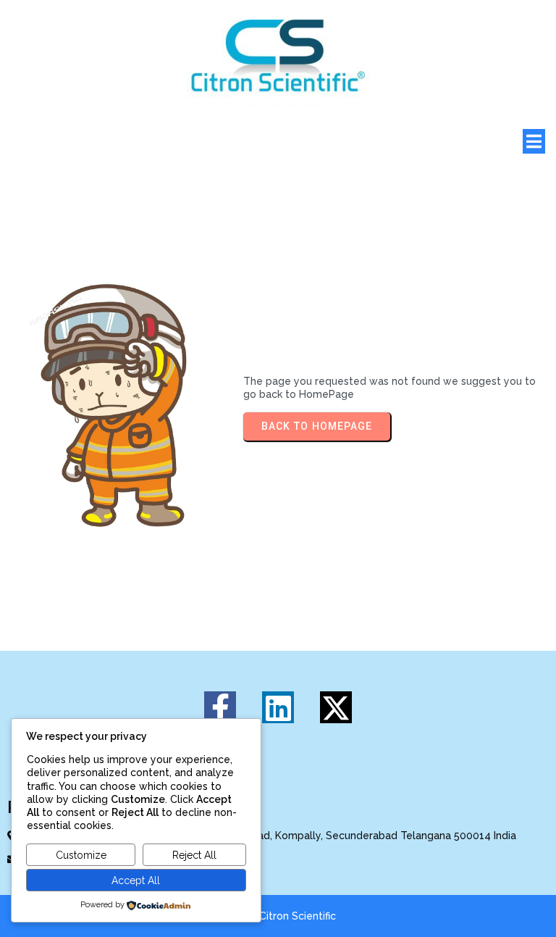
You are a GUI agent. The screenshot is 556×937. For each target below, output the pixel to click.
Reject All (194, 855)
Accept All (135, 880)
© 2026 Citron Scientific (278, 916)
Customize (81, 855)
